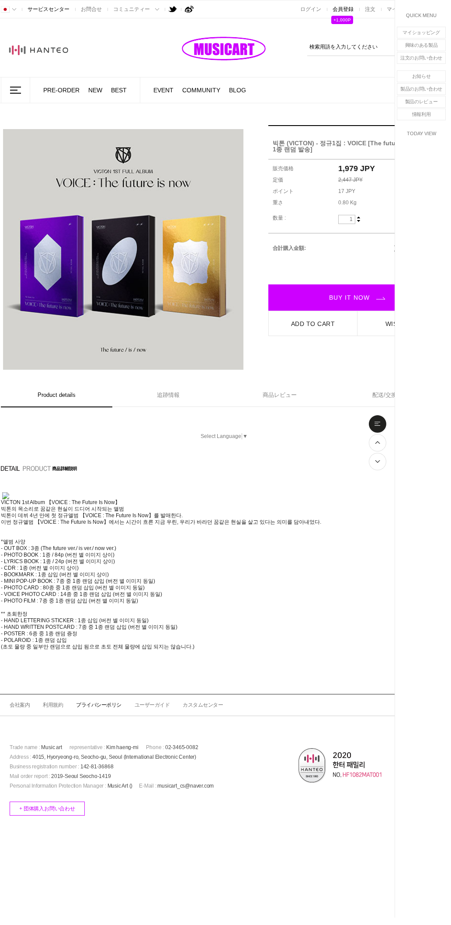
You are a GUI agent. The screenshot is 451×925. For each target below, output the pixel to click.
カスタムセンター (203, 705)
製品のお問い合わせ (421, 88)
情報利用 (421, 114)
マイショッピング (421, 32)
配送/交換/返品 (391, 395)
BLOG (237, 90)
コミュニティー (131, 9)
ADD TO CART (313, 323)
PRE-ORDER (61, 90)
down (358, 220)
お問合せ (91, 9)
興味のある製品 (421, 45)
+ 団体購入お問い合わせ (47, 809)
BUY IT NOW (350, 297)
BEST (119, 90)
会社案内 (20, 705)
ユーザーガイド (152, 705)
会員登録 (343, 9)
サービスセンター (48, 9)
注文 (370, 9)
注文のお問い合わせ (421, 57)
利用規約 (53, 705)
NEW (95, 90)
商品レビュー (280, 395)
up (358, 218)
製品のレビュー (421, 101)
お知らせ (421, 76)
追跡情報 (168, 395)
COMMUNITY (201, 90)
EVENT (163, 90)
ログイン (310, 9)
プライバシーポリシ (98, 705)
